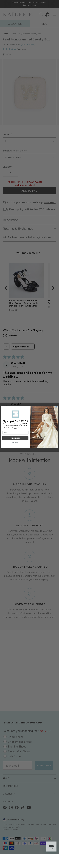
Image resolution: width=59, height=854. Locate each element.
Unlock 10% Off (15, 438)
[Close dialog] (56, 407)
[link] (15, 414)
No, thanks (15, 442)
